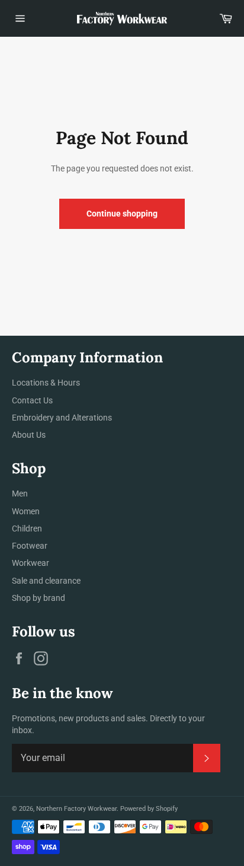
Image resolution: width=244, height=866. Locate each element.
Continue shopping (122, 213)
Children (27, 528)
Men (20, 493)
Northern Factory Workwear (76, 809)
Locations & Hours (46, 382)
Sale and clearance (46, 580)
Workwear (30, 563)
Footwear (29, 545)
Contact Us (32, 400)
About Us (29, 435)
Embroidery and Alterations (62, 417)
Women (26, 511)
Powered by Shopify (149, 809)
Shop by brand (38, 598)
